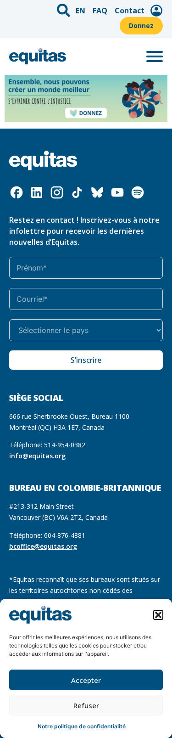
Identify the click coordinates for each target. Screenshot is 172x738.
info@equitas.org (37, 455)
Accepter (86, 680)
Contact (129, 11)
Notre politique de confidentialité (82, 726)
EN (80, 11)
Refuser (86, 705)
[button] (158, 615)
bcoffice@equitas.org (43, 546)
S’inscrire (86, 360)
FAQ (100, 11)
